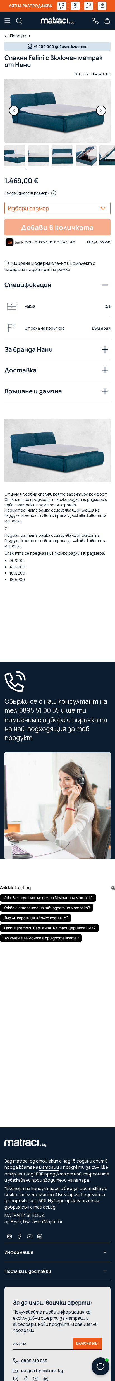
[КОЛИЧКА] (107, 20)
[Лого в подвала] (25, 1144)
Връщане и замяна (33, 391)
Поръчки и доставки (27, 1271)
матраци (49, 1167)
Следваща (101, 111)
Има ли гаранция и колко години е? (35, 917)
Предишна (14, 111)
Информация (18, 1252)
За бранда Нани (28, 349)
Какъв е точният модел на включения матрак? (48, 897)
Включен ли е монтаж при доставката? (41, 938)
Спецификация (27, 285)
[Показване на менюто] (7, 20)
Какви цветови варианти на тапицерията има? (49, 927)
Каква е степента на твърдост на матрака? (46, 907)
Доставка (20, 370)
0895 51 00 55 (39, 710)
